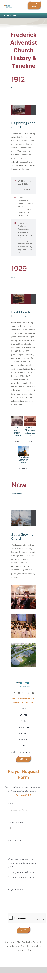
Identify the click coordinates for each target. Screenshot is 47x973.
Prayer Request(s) (18, 889)
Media (23, 721)
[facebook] (14, 693)
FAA (23, 745)
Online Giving (23, 733)
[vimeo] (19, 693)
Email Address (16, 840)
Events (23, 714)
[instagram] (28, 693)
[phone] (23, 693)
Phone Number (16, 821)
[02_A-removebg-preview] (8, 3)
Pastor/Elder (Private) (22, 877)
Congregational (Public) (23, 872)
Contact (23, 739)
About (23, 708)
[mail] (33, 693)
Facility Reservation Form (23, 752)
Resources (23, 727)
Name (11, 803)
